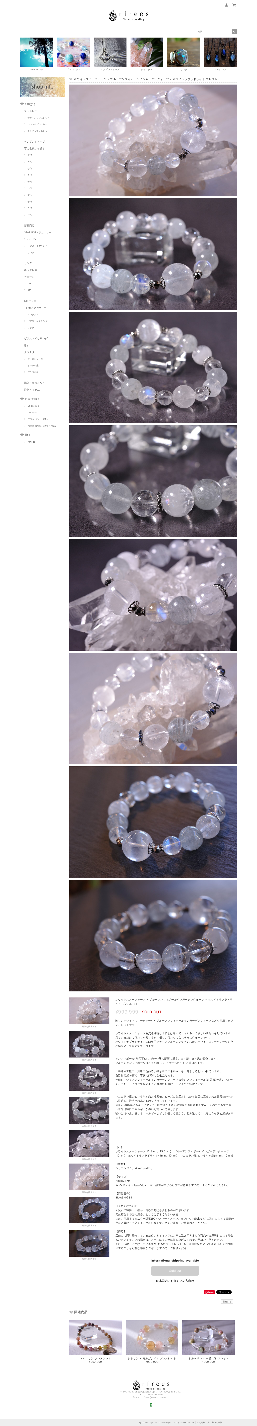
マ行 (30, 195)
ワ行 (30, 214)
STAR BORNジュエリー (38, 232)
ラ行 (30, 208)
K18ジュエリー (33, 300)
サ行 (30, 168)
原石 (26, 345)
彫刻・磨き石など (34, 382)
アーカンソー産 (35, 358)
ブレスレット (32, 110)
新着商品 (29, 225)
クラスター (30, 352)
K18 (29, 283)
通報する (227, 1301)
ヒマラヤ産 (33, 365)
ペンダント (33, 239)
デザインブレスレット (39, 117)
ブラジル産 (33, 372)
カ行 (30, 161)
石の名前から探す (34, 148)
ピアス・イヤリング (37, 245)
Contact (32, 412)
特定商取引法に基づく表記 (42, 425)
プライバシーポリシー (39, 419)
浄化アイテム (32, 389)
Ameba (32, 441)
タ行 (30, 175)
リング (31, 252)
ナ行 (30, 181)
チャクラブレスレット (39, 131)
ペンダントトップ (34, 141)
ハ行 (30, 188)
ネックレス (30, 270)
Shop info (33, 405)
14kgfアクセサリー (35, 307)
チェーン (29, 276)
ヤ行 (30, 201)
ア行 (30, 155)
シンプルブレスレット (39, 124)
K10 (29, 290)
